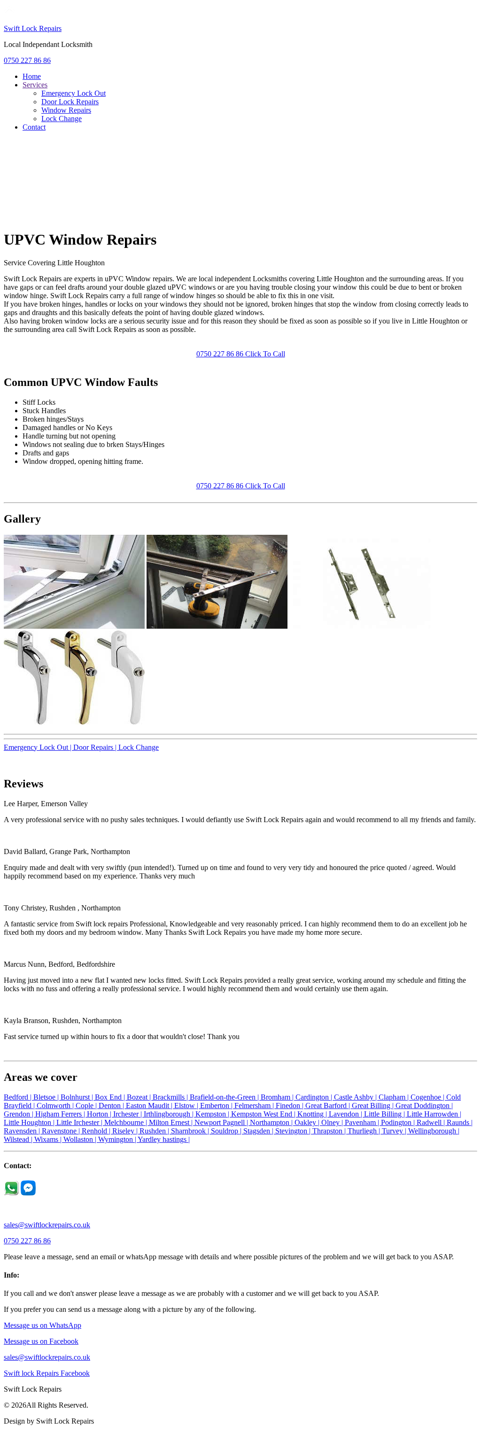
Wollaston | (80, 1139)
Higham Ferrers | (61, 1114)
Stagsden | (259, 1131)
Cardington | (314, 1097)
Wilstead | (19, 1139)
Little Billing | (385, 1114)
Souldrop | (227, 1131)
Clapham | (395, 1097)
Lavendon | (346, 1114)
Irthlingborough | (169, 1114)
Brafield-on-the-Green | (225, 1097)
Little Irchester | (80, 1122)
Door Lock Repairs (70, 102)
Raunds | (460, 1122)
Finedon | (290, 1105)
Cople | (87, 1105)
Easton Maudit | (150, 1105)
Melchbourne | (126, 1122)
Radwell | (432, 1122)
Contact (34, 127)
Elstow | (187, 1105)
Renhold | (97, 1131)
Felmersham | (255, 1105)
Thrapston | (330, 1131)
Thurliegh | (365, 1131)
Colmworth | (56, 1105)
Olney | (333, 1122)
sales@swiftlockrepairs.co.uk (47, 1225)
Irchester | (128, 1114)
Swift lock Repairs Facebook (47, 1373)
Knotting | (313, 1114)
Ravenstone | (62, 1131)
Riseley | (126, 1131)
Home (32, 76)
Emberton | (217, 1105)
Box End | (111, 1097)
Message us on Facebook (41, 1341)
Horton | (100, 1114)
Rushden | (155, 1131)
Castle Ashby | (356, 1097)
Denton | (112, 1105)
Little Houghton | (30, 1122)
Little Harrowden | (434, 1114)
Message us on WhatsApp (42, 1325)
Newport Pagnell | (222, 1122)
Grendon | (19, 1114)
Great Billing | (374, 1105)
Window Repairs (66, 110)
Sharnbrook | (191, 1131)
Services (35, 85)
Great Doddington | (424, 1105)
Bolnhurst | (78, 1097)
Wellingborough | (433, 1131)
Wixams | (48, 1139)
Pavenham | (363, 1122)
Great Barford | (328, 1105)
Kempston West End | (264, 1114)
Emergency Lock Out (73, 93)
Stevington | (293, 1131)
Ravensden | (23, 1131)
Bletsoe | (47, 1097)
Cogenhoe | (428, 1097)
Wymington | (118, 1139)
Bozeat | (140, 1097)
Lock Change (61, 119)
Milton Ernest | (171, 1122)
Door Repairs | (95, 747)
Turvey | (395, 1131)
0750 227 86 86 (27, 60)
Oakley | (308, 1122)
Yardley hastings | (164, 1139)
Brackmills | (171, 1097)
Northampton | (272, 1122)
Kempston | (213, 1114)
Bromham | (278, 1097)
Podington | (399, 1122)
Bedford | (18, 1097)
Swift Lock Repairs (33, 28)
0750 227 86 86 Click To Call (240, 354)
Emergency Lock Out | (38, 747)
